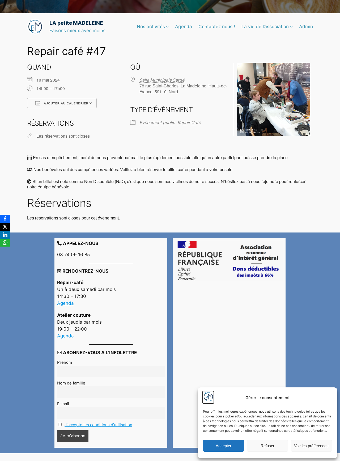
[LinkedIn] (5, 235)
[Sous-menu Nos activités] (167, 26)
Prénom (64, 362)
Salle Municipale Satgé (161, 80)
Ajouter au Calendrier (65, 103)
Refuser (267, 445)
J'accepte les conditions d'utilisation (98, 424)
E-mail (63, 403)
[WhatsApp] (5, 243)
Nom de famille (71, 383)
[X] (5, 227)
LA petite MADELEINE (76, 23)
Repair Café (189, 122)
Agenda (65, 303)
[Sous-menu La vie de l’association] (291, 26)
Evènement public (157, 122)
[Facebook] (5, 219)
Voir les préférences (311, 445)
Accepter (223, 445)
